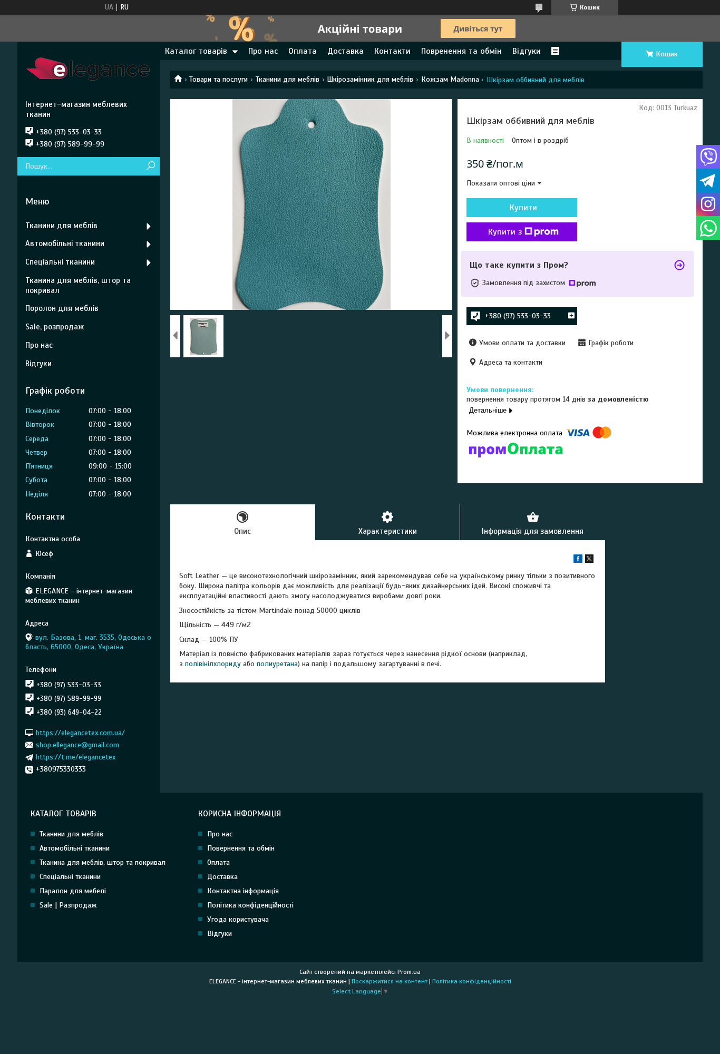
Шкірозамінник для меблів (370, 79)
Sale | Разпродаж (68, 905)
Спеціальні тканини (60, 262)
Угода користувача (238, 919)
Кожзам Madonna (450, 79)
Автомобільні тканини (64, 243)
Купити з (505, 232)
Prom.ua (409, 971)
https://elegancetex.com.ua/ (80, 732)
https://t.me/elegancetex (75, 757)
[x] (589, 560)
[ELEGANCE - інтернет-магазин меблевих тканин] (88, 71)
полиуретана (277, 663)
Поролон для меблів (62, 308)
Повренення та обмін (461, 51)
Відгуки (526, 51)
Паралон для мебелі (73, 890)
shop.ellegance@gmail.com (77, 744)
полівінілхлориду (213, 663)
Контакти (392, 51)
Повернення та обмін (241, 848)
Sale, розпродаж (54, 326)
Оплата (302, 51)
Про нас (263, 51)
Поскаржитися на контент (389, 981)
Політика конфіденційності (250, 905)
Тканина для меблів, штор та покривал (78, 285)
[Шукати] (150, 166)
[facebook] (577, 560)
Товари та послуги (218, 79)
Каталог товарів (196, 51)
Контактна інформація (243, 890)
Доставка (345, 51)
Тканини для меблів (287, 79)
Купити (523, 207)
